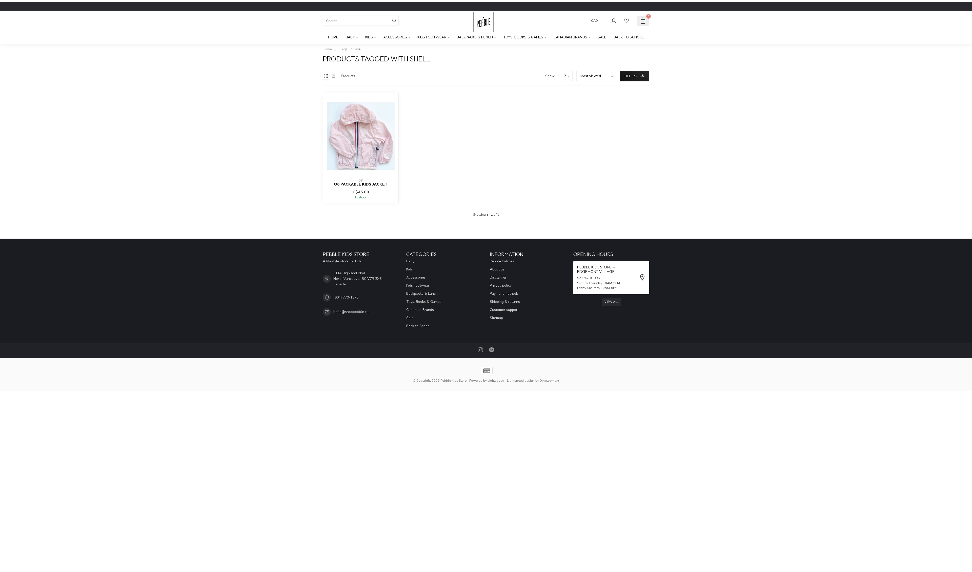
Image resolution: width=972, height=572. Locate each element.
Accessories (395, 37)
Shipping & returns (505, 301)
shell (359, 49)
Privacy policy (501, 285)
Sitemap (496, 317)
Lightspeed (496, 380)
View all (611, 302)
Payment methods (504, 293)
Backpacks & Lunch (475, 37)
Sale (602, 37)
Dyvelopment (549, 380)
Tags (344, 49)
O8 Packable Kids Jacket (361, 184)
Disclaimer (498, 277)
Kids (369, 37)
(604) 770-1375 (345, 297)
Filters (631, 76)
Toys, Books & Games (523, 37)
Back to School (629, 37)
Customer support (504, 309)
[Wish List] (626, 21)
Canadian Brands (570, 37)
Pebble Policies (502, 261)
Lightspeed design (521, 380)
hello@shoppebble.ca (351, 311)
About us (497, 269)
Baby (350, 37)
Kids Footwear (431, 37)
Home (333, 37)
